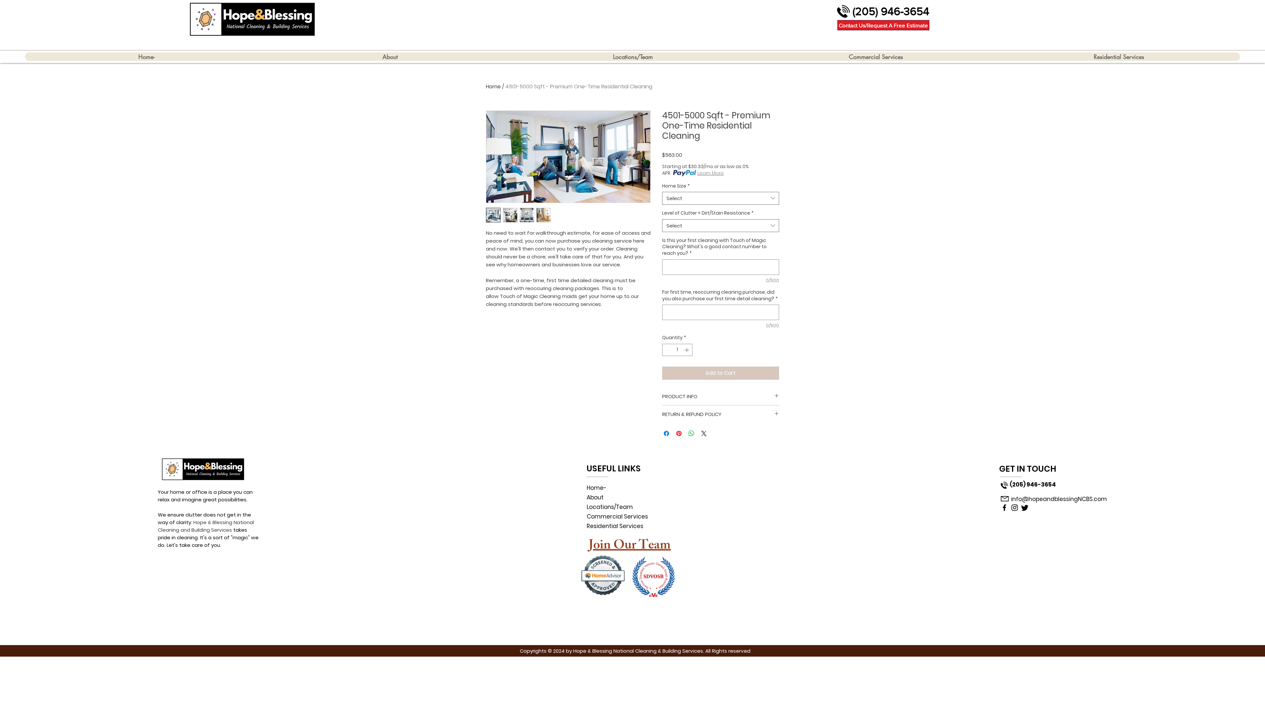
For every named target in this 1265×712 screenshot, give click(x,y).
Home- (596, 488)
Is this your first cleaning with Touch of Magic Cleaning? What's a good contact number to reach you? (714, 246)
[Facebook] (1004, 507)
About (595, 497)
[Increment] (687, 350)
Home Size (676, 186)
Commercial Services (617, 516)
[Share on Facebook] (666, 433)
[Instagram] (1014, 507)
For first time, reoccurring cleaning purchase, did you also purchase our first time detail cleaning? (720, 295)
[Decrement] (667, 350)
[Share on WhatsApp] (691, 433)
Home (493, 86)
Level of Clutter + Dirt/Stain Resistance (708, 213)
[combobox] (720, 198)
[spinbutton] (677, 350)
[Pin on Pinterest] (679, 433)
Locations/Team (610, 507)
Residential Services (615, 526)
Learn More (710, 173)
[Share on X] (704, 433)
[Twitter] (1025, 507)
